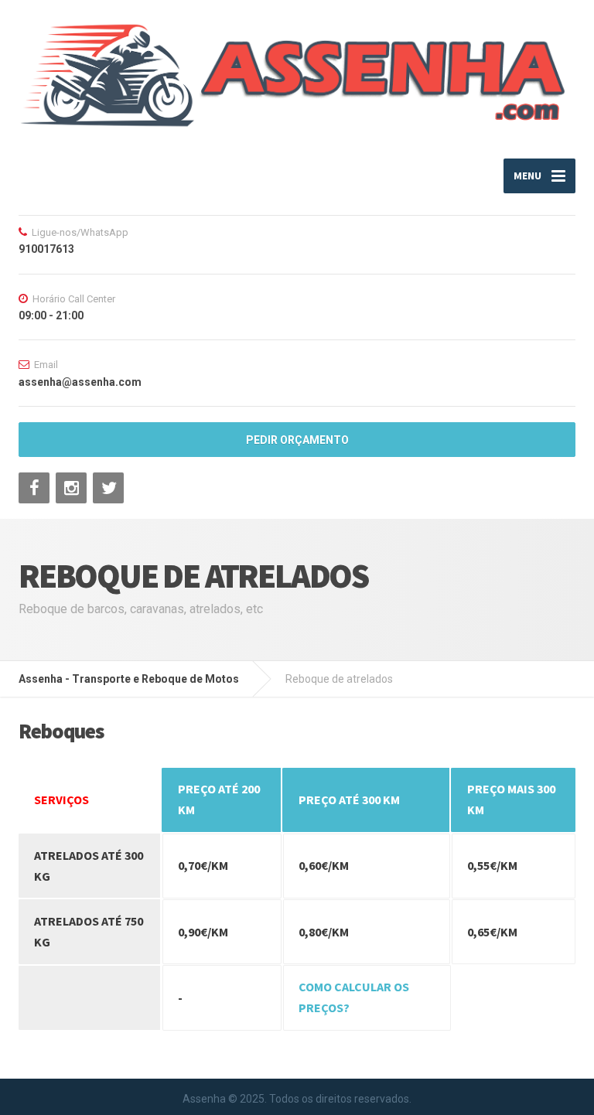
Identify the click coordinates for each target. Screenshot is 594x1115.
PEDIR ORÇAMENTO (297, 440)
